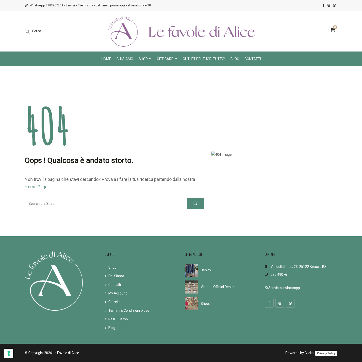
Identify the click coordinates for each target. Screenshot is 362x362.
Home (106, 59)
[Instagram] (279, 303)
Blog (234, 59)
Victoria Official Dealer (218, 287)
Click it (309, 353)
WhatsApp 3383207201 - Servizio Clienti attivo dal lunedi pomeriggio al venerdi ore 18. (90, 5)
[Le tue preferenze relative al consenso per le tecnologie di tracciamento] (8, 353)
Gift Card (165, 59)
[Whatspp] (290, 303)
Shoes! (206, 304)
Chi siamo (124, 59)
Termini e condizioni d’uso (128, 310)
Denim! (206, 270)
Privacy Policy (326, 353)
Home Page (36, 186)
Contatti (253, 59)
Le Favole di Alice (66, 353)
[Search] (195, 203)
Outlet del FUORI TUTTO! (204, 59)
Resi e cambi (118, 319)
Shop (143, 59)
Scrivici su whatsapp (284, 288)
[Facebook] (269, 303)
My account (117, 293)
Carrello (114, 302)
